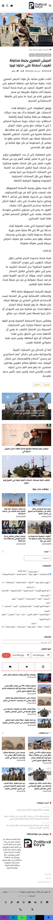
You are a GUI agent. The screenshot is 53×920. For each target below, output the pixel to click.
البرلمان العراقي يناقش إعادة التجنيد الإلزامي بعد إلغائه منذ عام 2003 (15, 539)
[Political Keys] (38, 5)
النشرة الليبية (21, 574)
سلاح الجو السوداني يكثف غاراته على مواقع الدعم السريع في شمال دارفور (39, 511)
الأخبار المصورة (16, 590)
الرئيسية (47, 49)
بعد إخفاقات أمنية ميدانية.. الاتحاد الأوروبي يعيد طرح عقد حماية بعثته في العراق (27, 412)
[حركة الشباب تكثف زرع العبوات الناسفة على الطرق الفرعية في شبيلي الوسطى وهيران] (44, 712)
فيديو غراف (21, 626)
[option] (26, 406)
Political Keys (14, 891)
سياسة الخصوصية (44, 881)
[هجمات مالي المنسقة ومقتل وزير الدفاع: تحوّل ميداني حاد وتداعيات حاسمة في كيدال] (44, 701)
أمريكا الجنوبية (44, 619)
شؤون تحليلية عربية (35, 49)
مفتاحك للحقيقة (23, 895)
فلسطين (8, 606)
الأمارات (31, 582)
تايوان (14, 599)
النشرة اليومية (29, 590)
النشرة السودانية (9, 574)
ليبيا (31, 55)
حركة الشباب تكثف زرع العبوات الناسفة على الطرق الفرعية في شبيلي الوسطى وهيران (19, 710)
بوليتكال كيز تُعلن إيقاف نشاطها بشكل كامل (19, 674)
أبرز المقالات (10, 582)
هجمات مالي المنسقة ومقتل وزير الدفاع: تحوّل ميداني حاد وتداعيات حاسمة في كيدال (19, 699)
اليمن (16, 606)
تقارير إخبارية (33, 571)
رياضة (40, 626)
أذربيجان (47, 599)
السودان (11, 614)
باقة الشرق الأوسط (43, 590)
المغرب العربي (32, 614)
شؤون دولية (33, 574)
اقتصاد (47, 626)
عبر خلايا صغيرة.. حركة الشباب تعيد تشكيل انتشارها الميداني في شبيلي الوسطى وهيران (19, 721)
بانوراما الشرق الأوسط (42, 606)
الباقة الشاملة (21, 582)
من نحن (48, 878)
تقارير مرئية (32, 626)
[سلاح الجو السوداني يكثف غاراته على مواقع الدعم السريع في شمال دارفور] (39, 500)
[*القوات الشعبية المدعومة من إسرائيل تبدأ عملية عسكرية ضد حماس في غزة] (39, 527)
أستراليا (21, 599)
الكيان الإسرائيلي (26, 606)
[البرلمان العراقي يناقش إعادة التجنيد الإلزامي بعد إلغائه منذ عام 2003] (14, 527)
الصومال (3, 614)
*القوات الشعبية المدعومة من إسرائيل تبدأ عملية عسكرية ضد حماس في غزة (39, 539)
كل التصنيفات (45, 574)
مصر (36, 385)
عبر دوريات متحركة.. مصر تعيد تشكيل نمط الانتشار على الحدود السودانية (14, 511)
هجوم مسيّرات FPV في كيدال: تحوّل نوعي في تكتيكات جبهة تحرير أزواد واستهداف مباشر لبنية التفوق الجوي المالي (19, 688)
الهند (39, 599)
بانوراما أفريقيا (45, 614)
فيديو (34, 623)
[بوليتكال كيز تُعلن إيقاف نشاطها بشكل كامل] (44, 678)
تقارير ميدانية (10, 626)
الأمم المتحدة (30, 599)
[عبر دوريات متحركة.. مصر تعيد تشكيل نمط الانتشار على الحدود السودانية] (14, 500)
